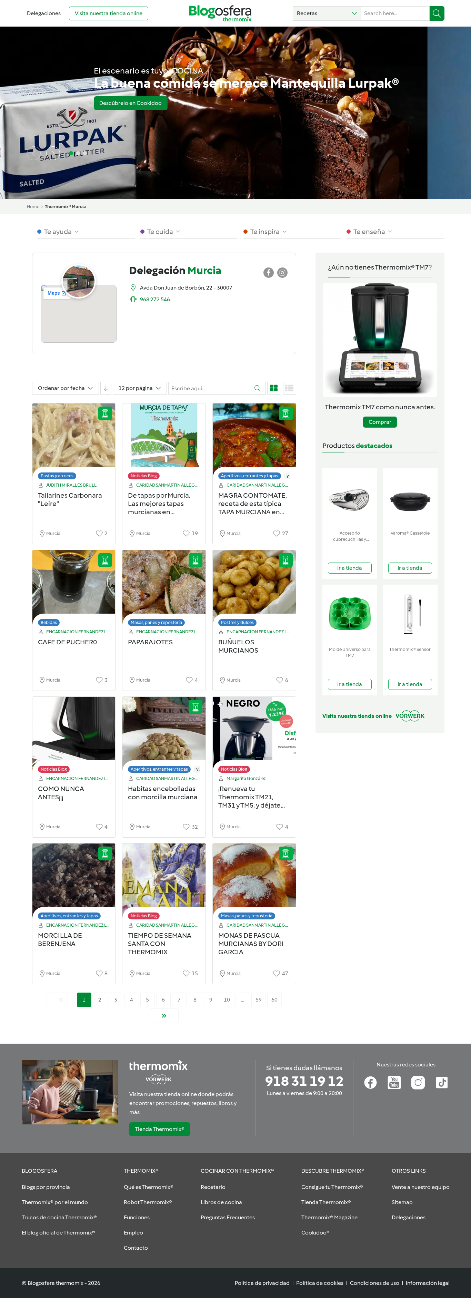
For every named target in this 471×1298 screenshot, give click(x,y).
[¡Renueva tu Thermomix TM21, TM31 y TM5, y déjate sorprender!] (254, 737)
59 (258, 999)
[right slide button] (53, 153)
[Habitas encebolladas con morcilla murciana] (164, 737)
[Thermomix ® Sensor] (410, 614)
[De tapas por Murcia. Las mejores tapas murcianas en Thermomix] (164, 443)
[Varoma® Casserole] (410, 498)
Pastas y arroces (57, 475)
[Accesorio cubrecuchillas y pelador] (350, 498)
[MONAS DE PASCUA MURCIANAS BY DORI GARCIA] (254, 883)
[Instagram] (418, 1083)
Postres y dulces (237, 622)
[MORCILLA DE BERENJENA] (74, 883)
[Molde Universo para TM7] (350, 614)
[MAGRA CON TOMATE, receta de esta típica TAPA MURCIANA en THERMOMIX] (254, 443)
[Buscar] (437, 13)
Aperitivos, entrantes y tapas (249, 475)
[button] (327, 13)
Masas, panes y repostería (156, 622)
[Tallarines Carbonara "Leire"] (74, 443)
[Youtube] (394, 1083)
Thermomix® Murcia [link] (65, 206)
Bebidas (49, 622)
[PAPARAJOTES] (164, 590)
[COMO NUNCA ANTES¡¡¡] (74, 737)
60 (274, 999)
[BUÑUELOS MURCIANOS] (254, 590)
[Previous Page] (61, 1000)
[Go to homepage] (220, 13)
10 (227, 999)
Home (33, 206)
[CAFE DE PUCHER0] (74, 590)
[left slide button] (34, 153)
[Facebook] (370, 1083)
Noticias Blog (144, 475)
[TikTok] (442, 1083)
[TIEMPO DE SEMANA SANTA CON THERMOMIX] (164, 883)
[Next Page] (164, 1015)
